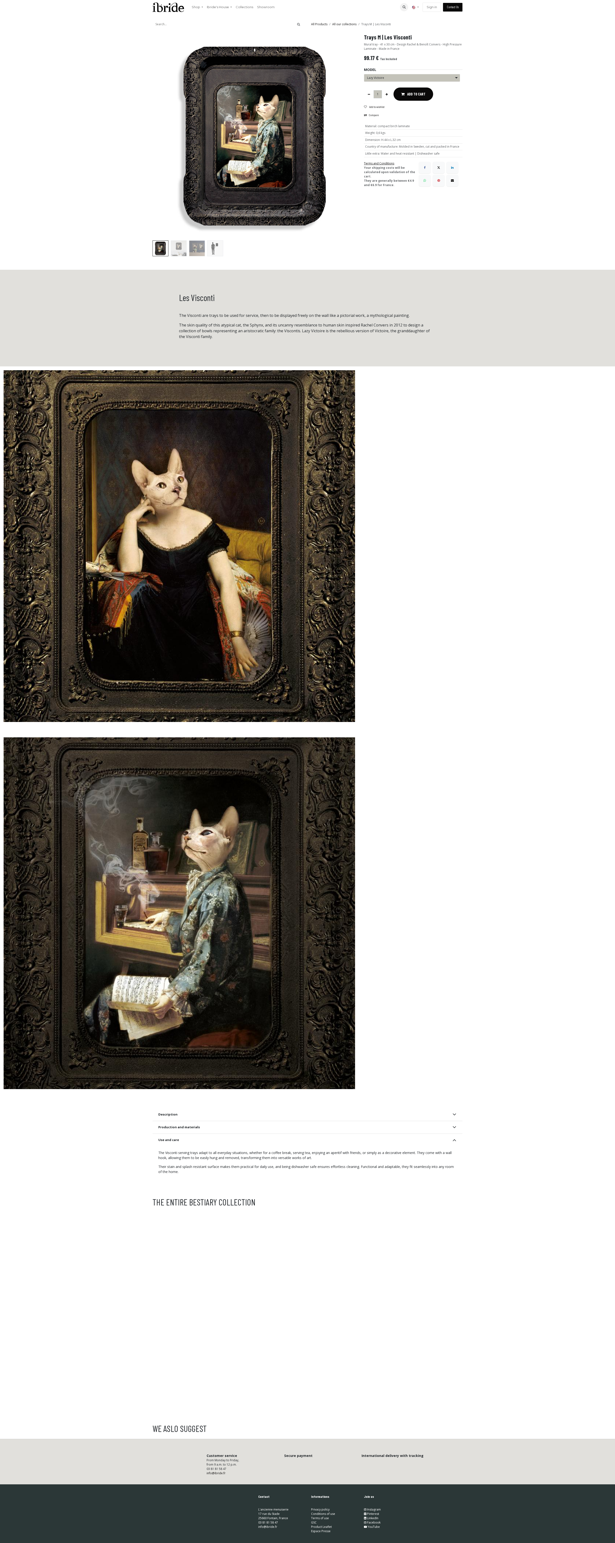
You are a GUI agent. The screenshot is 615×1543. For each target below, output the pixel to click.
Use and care (168, 1140)
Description (168, 1114)
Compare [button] (374, 115)
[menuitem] (197, 7)
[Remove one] (369, 94)
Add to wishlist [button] (376, 106)
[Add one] (387, 94)
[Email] (452, 180)
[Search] (298, 24)
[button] (404, 7)
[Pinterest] (438, 180)
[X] (438, 167)
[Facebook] (424, 167)
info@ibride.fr (216, 1473)
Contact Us (453, 7)
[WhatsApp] (424, 180)
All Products (319, 24)
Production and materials (179, 1127)
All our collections (344, 24)
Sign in (432, 7)
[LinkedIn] (452, 167)
